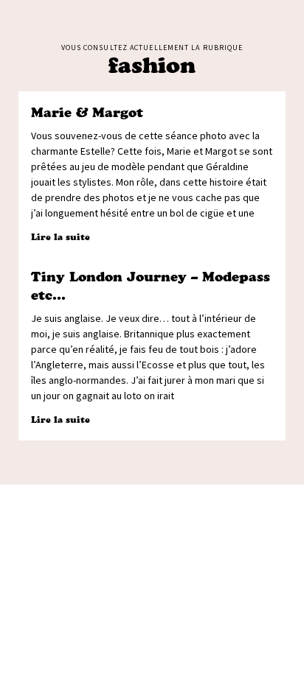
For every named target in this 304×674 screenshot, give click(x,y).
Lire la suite (60, 236)
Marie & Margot (87, 113)
